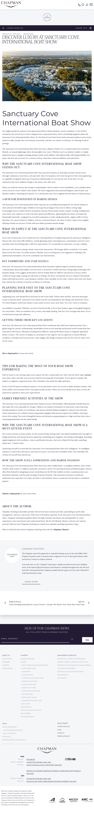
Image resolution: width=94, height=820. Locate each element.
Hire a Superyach (9, 353)
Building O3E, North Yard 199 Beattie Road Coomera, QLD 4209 (51, 781)
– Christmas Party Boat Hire (32, 678)
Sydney (23, 662)
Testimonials (7, 668)
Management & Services (66, 655)
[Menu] (91, 4)
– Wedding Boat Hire (29, 681)
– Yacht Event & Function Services (34, 665)
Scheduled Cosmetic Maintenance (71, 659)
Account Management (66, 668)
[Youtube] (74, 759)
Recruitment (62, 723)
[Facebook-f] (69, 759)
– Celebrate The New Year (31, 700)
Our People (7, 659)
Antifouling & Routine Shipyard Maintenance (70, 673)
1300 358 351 (30, 759)
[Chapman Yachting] (11, 7)
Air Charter (25, 713)
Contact (60, 733)
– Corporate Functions (30, 691)
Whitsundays (26, 707)
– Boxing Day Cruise (28, 697)
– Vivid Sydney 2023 (28, 668)
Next (87, 640)
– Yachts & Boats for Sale (12, 730)
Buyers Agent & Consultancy (14, 740)
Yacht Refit (62, 678)
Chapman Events (27, 716)
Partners (6, 662)
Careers (5, 665)
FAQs (59, 730)
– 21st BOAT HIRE (27, 694)
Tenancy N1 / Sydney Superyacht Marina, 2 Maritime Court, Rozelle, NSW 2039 (53, 772)
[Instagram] (66, 759)
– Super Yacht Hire (28, 688)
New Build (6, 736)
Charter (24, 655)
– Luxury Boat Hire (28, 684)
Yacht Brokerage (9, 727)
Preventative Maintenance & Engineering (74, 665)
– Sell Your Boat (9, 733)
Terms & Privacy (63, 736)
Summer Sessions (27, 659)
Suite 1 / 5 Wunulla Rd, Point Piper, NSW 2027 (44, 765)
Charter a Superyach (10, 493)
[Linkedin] (71, 759)
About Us (6, 655)
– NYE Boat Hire (27, 675)
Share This (81, 28)
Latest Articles (15, 28)
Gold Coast (25, 704)
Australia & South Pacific (31, 710)
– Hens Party (26, 671)
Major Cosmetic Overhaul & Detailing (72, 662)
